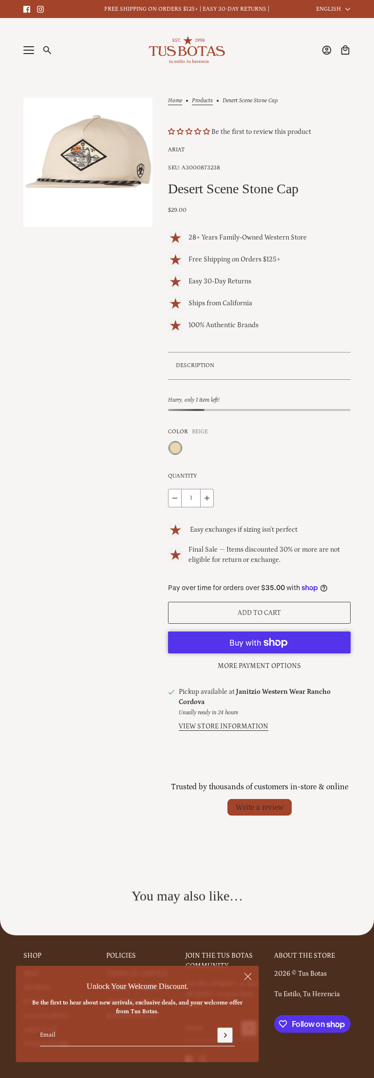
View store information (223, 726)
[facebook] (26, 9)
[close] (248, 977)
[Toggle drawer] (28, 50)
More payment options (259, 666)
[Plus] (207, 498)
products (202, 101)
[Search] (47, 50)
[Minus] (175, 498)
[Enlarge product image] (87, 162)
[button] (189, 132)
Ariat (176, 150)
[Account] (326, 50)
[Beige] (175, 448)
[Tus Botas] (187, 50)
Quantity (182, 476)
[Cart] (345, 50)
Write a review (259, 807)
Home (175, 101)
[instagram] (40, 9)
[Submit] (225, 1035)
